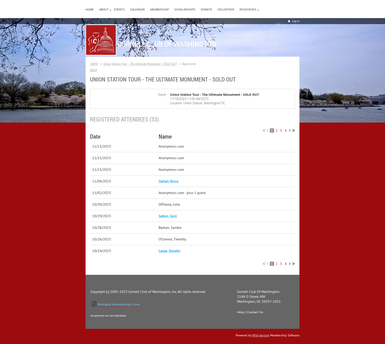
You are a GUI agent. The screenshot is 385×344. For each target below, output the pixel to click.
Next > (289, 130)
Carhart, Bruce (168, 181)
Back (93, 70)
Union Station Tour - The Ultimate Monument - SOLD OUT (140, 64)
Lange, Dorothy (169, 251)
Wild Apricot (260, 335)
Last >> (293, 130)
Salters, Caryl (168, 216)
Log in (295, 21)
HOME (94, 64)
